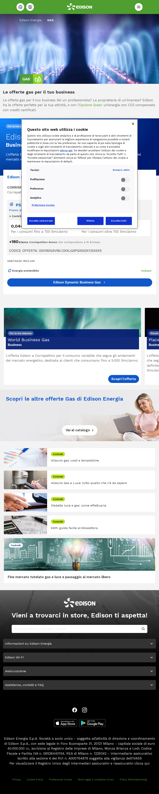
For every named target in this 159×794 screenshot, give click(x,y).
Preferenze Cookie (60, 779)
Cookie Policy (35, 779)
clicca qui (141, 763)
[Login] (30, 7)
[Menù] (139, 7)
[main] (79, 397)
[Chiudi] (133, 123)
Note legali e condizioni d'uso (96, 779)
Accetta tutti (118, 220)
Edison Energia (30, 20)
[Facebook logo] (75, 710)
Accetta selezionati (41, 220)
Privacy (16, 779)
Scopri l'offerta (123, 379)
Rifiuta (90, 220)
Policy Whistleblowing (133, 779)
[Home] (20, 7)
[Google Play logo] (92, 723)
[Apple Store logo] (65, 723)
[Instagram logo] (84, 710)
